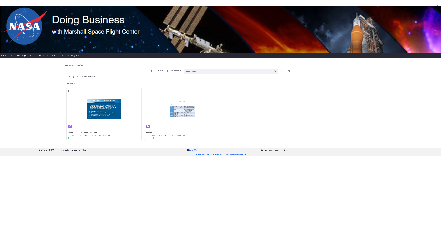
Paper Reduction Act (238, 155)
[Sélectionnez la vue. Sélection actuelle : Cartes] (283, 71)
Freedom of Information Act (217, 155)
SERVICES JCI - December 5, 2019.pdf (82, 133)
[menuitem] (4, 55)
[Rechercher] (275, 71)
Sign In (438, 4)
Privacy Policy (200, 155)
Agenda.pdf (150, 133)
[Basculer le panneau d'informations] (289, 71)
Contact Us (193, 150)
